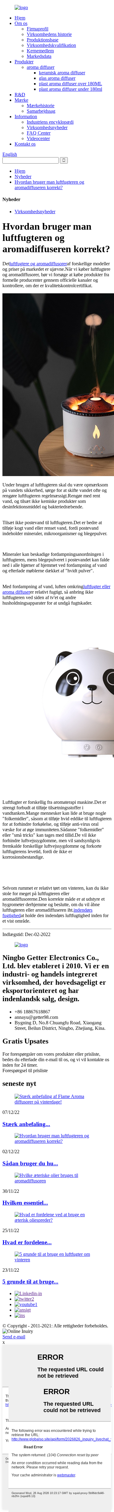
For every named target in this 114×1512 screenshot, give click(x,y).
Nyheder (23, 176)
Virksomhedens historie (49, 34)
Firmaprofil (37, 28)
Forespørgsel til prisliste (25, 1070)
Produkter (24, 61)
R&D (20, 94)
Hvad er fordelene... (27, 1242)
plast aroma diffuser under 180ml (70, 89)
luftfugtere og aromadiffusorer (38, 263)
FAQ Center (38, 133)
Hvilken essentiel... (25, 1202)
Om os (21, 23)
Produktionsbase (42, 39)
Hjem (20, 17)
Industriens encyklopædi (50, 122)
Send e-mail (13, 1336)
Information (26, 116)
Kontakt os (25, 144)
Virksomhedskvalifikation (51, 45)
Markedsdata (39, 56)
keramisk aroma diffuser (62, 72)
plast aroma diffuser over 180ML (70, 83)
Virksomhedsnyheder (47, 127)
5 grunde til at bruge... (30, 1281)
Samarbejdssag (41, 111)
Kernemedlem (40, 50)
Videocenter (38, 138)
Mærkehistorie (40, 105)
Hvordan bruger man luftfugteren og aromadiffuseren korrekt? (49, 184)
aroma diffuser (40, 67)
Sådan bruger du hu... (30, 1163)
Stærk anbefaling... (26, 1124)
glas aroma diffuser (57, 78)
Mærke (21, 100)
